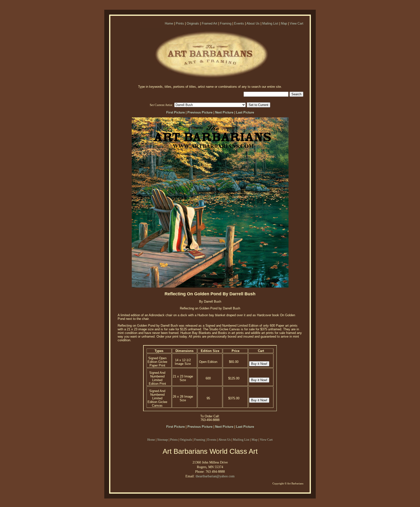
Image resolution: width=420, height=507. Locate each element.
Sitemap (162, 439)
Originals (193, 23)
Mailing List (270, 23)
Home (169, 23)
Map (284, 23)
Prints (180, 23)
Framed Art (209, 23)
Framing (225, 23)
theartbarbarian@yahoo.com (215, 476)
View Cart (296, 23)
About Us (253, 23)
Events (239, 23)
